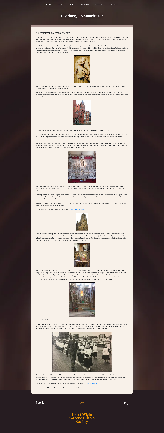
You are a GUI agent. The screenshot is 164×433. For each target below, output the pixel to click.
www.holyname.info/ (92, 383)
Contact (114, 4)
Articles (85, 4)
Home (49, 4)
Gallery (99, 4)
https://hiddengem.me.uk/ (77, 209)
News (72, 4)
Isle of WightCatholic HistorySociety (82, 418)
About (61, 4)
